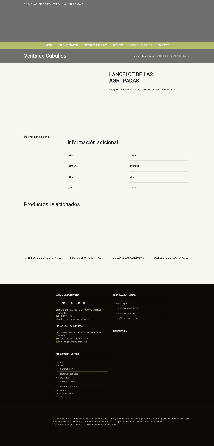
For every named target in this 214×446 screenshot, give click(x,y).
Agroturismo (62, 378)
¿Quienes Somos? (68, 45)
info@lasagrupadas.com (75, 342)
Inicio (48, 45)
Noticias (118, 45)
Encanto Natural (68, 387)
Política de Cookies (125, 313)
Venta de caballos (64, 393)
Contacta (60, 397)
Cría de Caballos (151, 89)
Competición (66, 369)
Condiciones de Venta (126, 318)
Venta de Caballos (140, 45)
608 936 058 (65, 316)
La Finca (60, 362)
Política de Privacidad (126, 308)
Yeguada (60, 365)
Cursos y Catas (67, 382)
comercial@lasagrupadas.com (78, 319)
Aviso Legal (121, 303)
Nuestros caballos (69, 374)
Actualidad (61, 390)
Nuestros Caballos (95, 45)
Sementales (148, 56)
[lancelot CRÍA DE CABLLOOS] (64, 98)
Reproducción (167, 89)
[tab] (38, 137)
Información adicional (36, 136)
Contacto (163, 45)
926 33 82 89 (65, 339)
